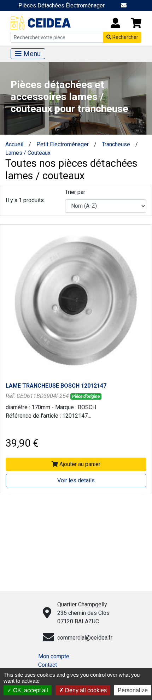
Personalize (133, 690)
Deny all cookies (85, 690)
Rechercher (124, 37)
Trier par (75, 192)
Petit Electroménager (62, 144)
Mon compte (53, 656)
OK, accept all (30, 690)
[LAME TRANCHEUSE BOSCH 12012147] (76, 300)
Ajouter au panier (79, 464)
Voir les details (76, 480)
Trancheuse (116, 144)
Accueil (14, 144)
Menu (31, 53)
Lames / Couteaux (28, 152)
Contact (47, 664)
